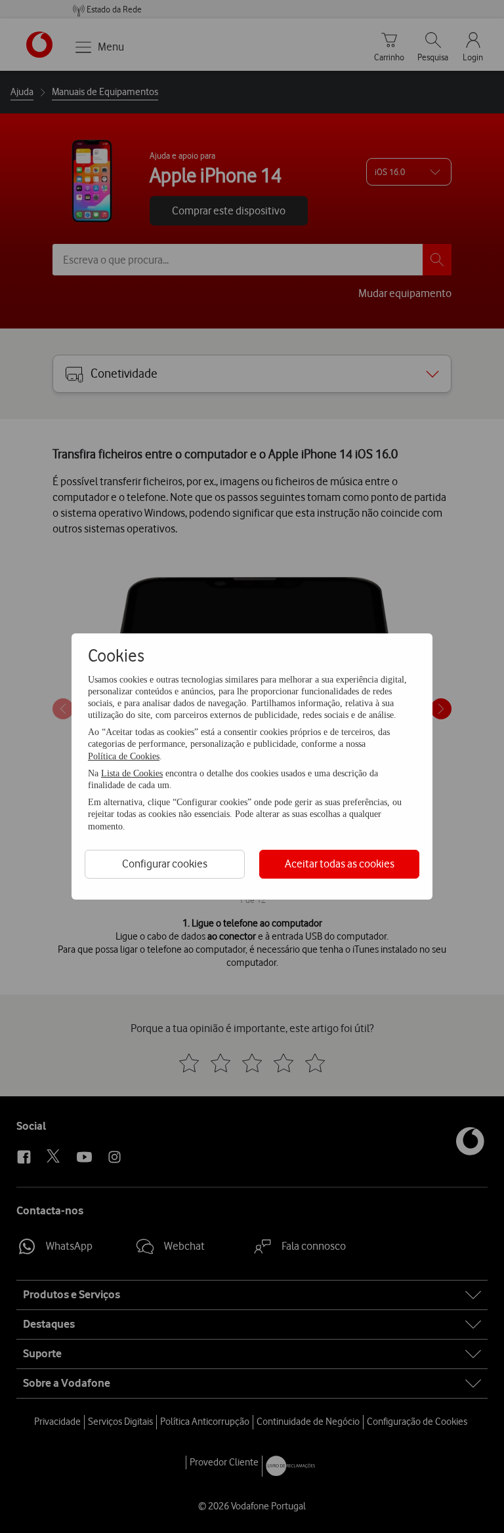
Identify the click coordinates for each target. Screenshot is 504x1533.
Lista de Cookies (132, 773)
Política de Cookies (123, 756)
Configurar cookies (164, 863)
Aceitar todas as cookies (339, 863)
